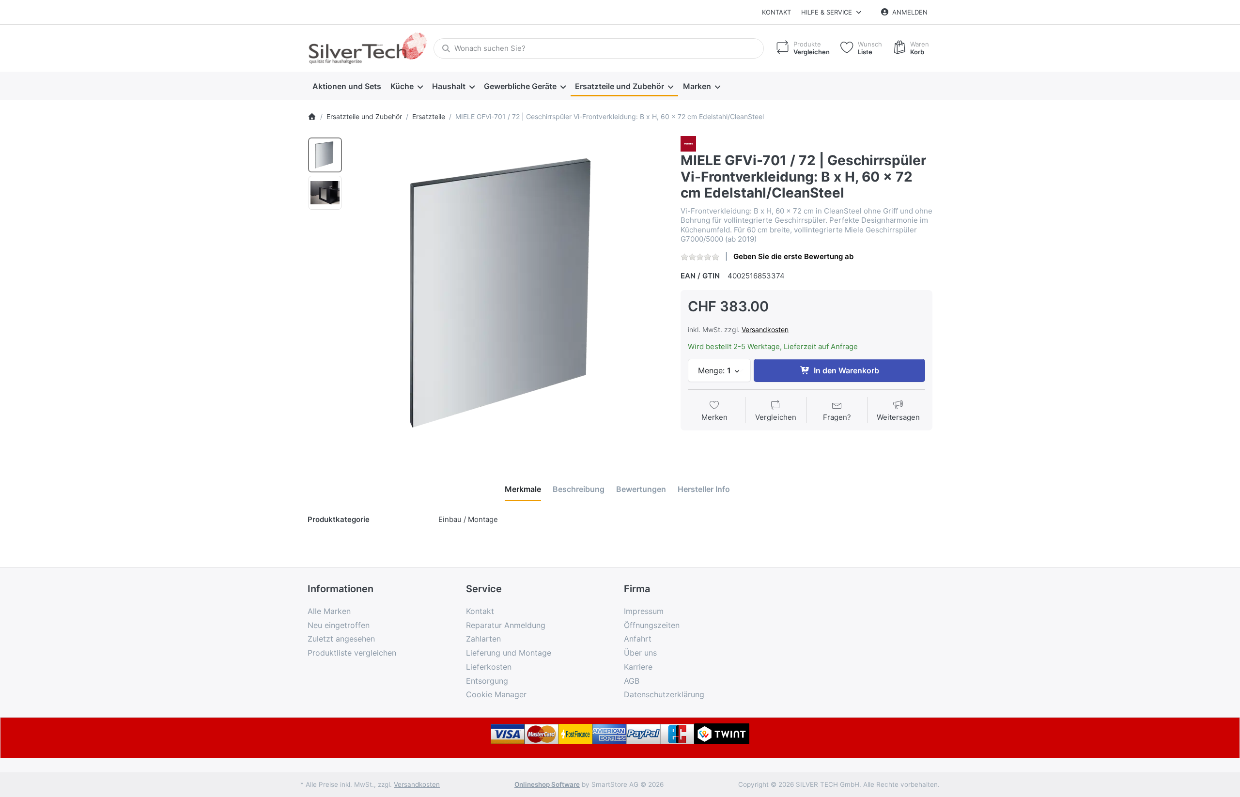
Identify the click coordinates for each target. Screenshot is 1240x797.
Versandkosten (765, 329)
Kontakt (776, 12)
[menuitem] (347, 86)
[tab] (523, 489)
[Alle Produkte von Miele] (688, 143)
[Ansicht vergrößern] (508, 294)
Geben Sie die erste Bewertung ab (793, 256)
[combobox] (599, 48)
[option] (325, 155)
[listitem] (508, 294)
